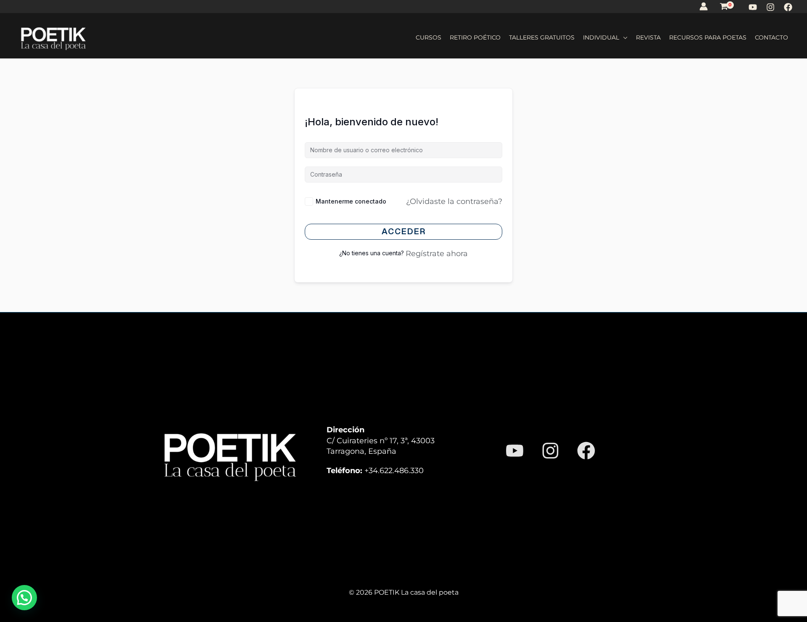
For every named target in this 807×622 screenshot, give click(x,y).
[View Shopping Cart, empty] (724, 6)
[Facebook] (788, 7)
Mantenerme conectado (351, 201)
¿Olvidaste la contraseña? (454, 201)
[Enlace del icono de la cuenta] (703, 6)
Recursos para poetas (707, 37)
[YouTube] (753, 7)
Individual (601, 37)
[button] (24, 597)
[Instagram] (770, 7)
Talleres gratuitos (542, 37)
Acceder (404, 231)
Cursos (428, 37)
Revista (648, 37)
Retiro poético (475, 37)
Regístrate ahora (437, 253)
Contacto (771, 37)
